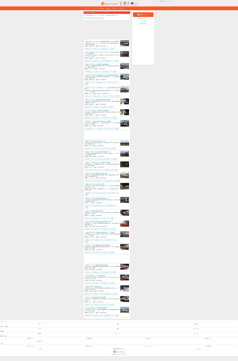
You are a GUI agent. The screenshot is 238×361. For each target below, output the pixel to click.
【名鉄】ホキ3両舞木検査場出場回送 (94, 211)
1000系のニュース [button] (89, 148)
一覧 (39, 324)
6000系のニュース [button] (89, 107)
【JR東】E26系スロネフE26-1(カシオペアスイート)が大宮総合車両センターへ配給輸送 (102, 53)
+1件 (113, 283)
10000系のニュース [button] (89, 71)
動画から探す (143, 23)
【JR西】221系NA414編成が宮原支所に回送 (96, 173)
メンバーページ (118, 333)
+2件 (117, 128)
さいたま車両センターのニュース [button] (110, 239)
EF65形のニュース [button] (97, 96)
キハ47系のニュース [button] (98, 252)
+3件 (116, 169)
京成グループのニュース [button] (112, 82)
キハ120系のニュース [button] (107, 272)
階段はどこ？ (148, 338)
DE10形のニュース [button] (97, 272)
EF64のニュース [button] (97, 48)
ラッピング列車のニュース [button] (101, 192)
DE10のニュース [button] (89, 252)
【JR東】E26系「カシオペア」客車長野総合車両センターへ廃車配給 (102, 41)
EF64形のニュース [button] (106, 48)
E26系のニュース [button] (89, 48)
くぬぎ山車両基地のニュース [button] (100, 82)
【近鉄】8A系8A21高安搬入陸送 (93, 286)
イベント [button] (95, 8)
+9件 (115, 159)
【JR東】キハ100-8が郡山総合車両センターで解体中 (98, 121)
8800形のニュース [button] (89, 82)
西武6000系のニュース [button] (111, 205)
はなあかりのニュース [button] (98, 169)
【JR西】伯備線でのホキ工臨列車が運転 (95, 275)
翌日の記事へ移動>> (99, 18)
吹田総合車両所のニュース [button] (99, 180)
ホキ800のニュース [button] (98, 283)
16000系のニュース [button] (89, 117)
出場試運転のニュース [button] (107, 71)
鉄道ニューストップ (143, 18)
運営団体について (89, 345)
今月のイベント (196, 328)
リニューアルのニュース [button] (99, 159)
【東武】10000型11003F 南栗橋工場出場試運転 (97, 64)
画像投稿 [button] (102, 8)
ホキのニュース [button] (106, 218)
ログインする (167, 1)
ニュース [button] (88, 8)
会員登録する (162, 1)
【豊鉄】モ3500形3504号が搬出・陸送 (94, 184)
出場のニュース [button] (98, 71)
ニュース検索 (143, 21)
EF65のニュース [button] (89, 96)
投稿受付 (39, 333)
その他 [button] (121, 8)
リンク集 (40, 348)
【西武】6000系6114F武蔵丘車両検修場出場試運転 (97, 99)
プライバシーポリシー (148, 345)
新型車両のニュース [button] (98, 293)
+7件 (87, 84)
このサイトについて (30, 345)
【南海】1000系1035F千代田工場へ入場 (95, 141)
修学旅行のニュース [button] (99, 315)
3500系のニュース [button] (89, 229)
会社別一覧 (196, 324)
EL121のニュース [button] (89, 218)
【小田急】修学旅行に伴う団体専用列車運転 (96, 308)
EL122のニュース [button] (97, 218)
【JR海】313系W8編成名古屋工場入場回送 (95, 297)
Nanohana (124, 354)
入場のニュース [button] (98, 148)
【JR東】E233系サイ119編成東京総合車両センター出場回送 (100, 232)
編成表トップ (30, 338)
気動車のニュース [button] (110, 128)
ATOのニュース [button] (98, 107)
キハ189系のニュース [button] (109, 169)
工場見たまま (39, 341)
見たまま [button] (115, 8)
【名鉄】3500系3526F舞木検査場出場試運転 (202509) (98, 221)
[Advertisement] (107, 30)
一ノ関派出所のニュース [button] (101, 128)
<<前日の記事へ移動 (89, 18)
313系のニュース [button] (89, 304)
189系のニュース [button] (89, 169)
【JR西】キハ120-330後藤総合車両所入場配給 (96, 265)
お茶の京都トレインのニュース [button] (109, 96)
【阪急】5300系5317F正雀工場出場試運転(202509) (97, 152)
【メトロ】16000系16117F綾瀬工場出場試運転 (96, 110)
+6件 (117, 60)
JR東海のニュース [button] (97, 304)
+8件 (112, 218)
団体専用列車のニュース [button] (109, 315)
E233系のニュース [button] (98, 239)
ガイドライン (196, 333)
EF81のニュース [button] (97, 60)
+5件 (112, 48)
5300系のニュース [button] (89, 159)
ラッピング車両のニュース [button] (113, 192)
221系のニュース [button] (89, 180)
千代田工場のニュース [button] (107, 148)
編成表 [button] (108, 8)
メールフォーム (198, 348)
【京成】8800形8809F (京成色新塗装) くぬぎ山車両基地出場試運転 (101, 75)
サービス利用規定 (207, 345)
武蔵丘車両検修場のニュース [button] (99, 205)
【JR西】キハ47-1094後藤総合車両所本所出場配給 (97, 245)
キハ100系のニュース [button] (90, 128)
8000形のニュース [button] (89, 315)
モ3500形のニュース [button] (90, 192)
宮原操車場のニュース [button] (111, 180)
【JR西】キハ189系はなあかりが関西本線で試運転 (97, 162)
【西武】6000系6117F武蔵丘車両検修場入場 (96, 198)
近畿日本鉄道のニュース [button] (108, 293)
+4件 (115, 117)
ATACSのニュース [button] (89, 239)
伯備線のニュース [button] (106, 283)
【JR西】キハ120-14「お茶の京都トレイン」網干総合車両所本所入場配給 (102, 88)
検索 (118, 324)
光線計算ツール (208, 338)
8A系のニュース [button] (89, 293)
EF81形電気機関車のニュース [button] (108, 60)
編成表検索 (89, 338)
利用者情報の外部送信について (119, 348)
